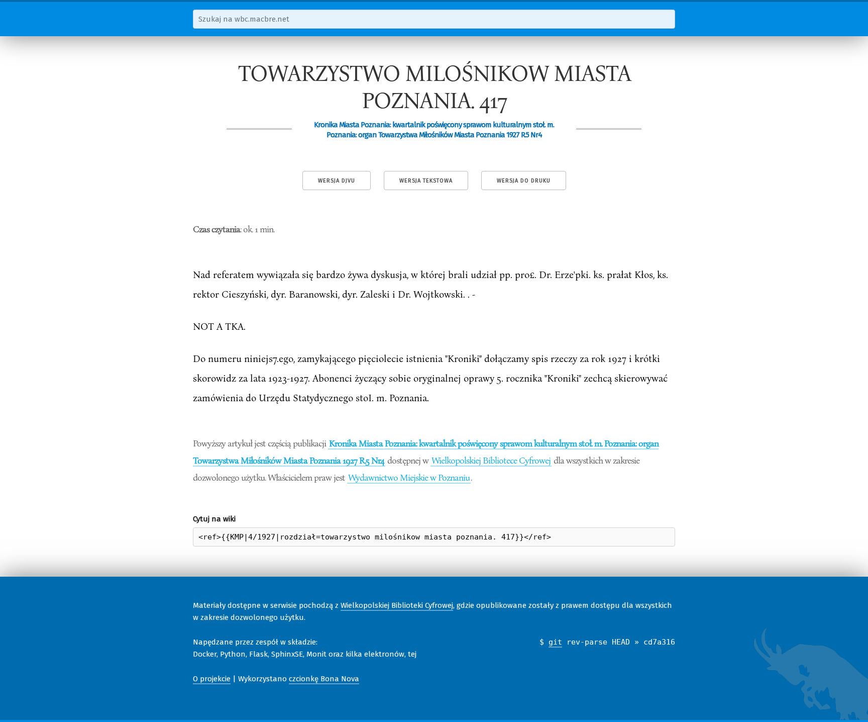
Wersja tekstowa (426, 180)
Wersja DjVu (336, 180)
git (555, 642)
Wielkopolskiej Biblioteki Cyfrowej (397, 605)
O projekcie (212, 678)
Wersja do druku (524, 180)
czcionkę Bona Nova (324, 678)
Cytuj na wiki (214, 518)
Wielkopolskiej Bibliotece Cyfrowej (491, 460)
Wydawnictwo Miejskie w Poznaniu (409, 477)
